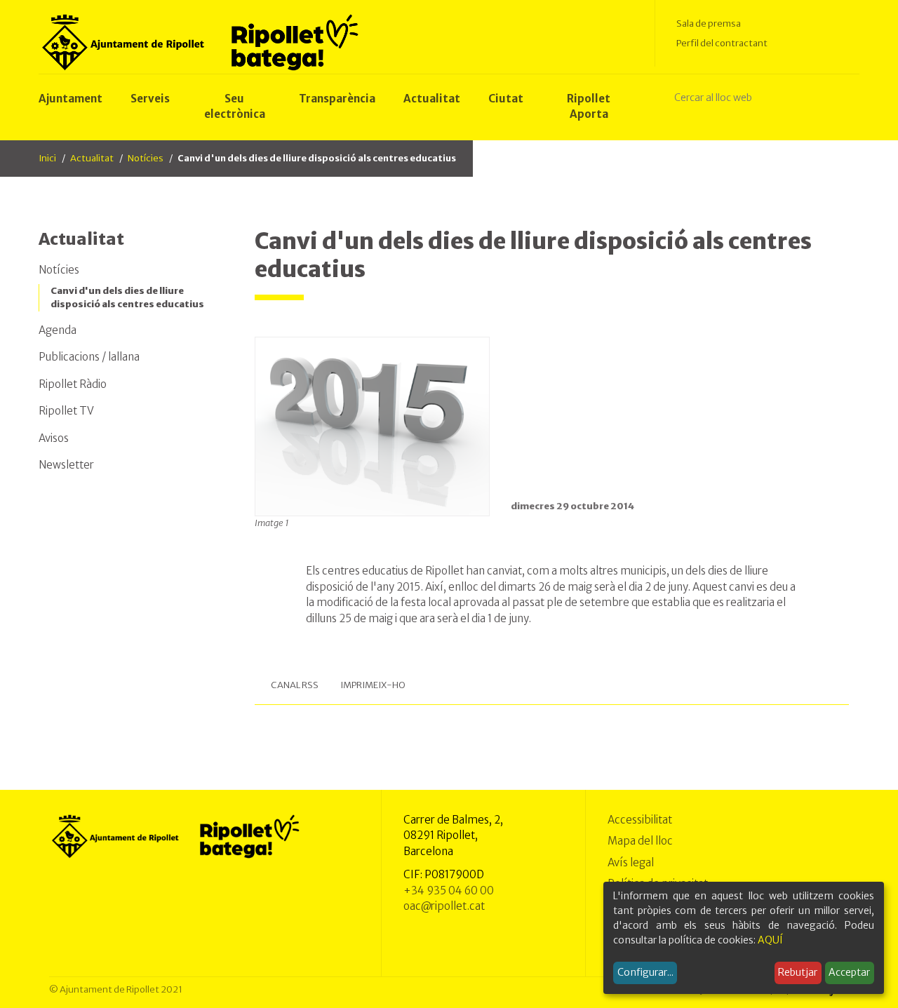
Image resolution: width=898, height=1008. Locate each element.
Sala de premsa (708, 23)
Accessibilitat (640, 819)
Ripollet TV (66, 410)
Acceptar (849, 972)
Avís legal (631, 862)
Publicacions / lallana (89, 356)
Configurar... (645, 972)
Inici (47, 158)
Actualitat (92, 158)
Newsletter (66, 464)
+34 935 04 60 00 (448, 890)
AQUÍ (770, 940)
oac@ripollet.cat (444, 906)
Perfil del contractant (722, 43)
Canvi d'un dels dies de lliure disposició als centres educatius (127, 298)
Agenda (57, 330)
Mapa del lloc (640, 840)
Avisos (54, 438)
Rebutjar (797, 972)
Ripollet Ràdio (73, 384)
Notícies (145, 158)
